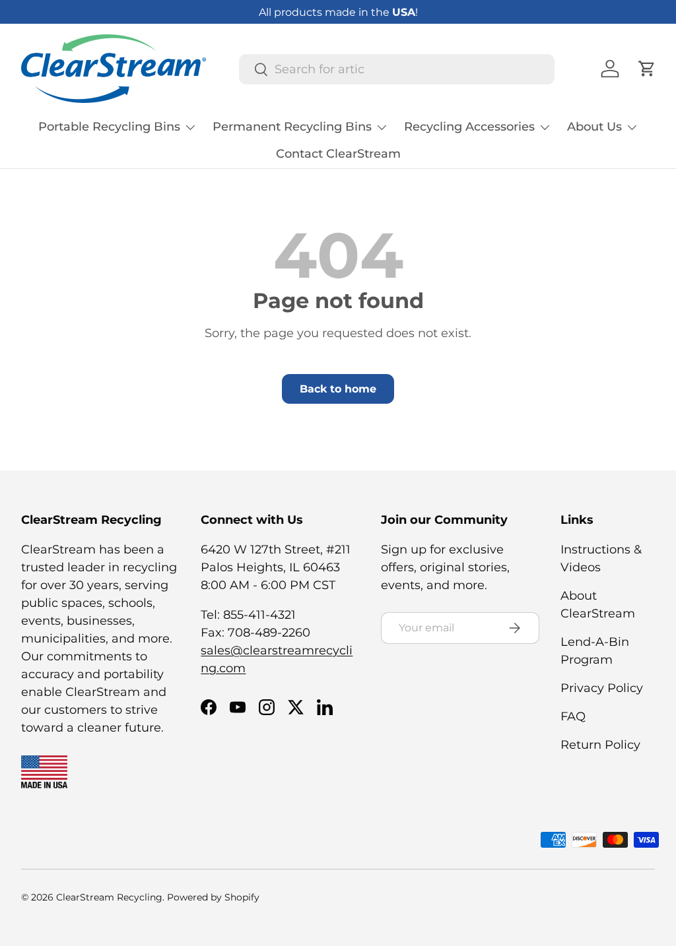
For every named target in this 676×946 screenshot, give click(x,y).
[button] (646, 68)
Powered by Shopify (213, 897)
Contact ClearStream (338, 153)
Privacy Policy (601, 688)
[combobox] (397, 69)
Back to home (338, 389)
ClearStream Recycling (109, 897)
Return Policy (600, 745)
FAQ (573, 716)
